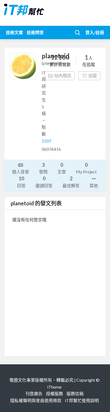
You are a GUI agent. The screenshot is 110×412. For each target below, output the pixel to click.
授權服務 (54, 393)
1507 (46, 140)
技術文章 (14, 32)
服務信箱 (75, 393)
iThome (54, 386)
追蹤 (92, 75)
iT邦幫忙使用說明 (82, 400)
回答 (21, 182)
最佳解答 (71, 182)
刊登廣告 (33, 393)
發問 (43, 168)
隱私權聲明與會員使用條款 (35, 400)
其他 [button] (93, 185)
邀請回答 (44, 182)
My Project (86, 168)
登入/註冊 (94, 32)
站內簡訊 (62, 75)
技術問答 (35, 32)
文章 (61, 168)
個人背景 (20, 171)
